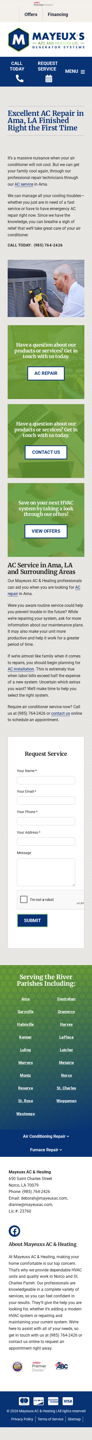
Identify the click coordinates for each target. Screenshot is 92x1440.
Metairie (66, 1062)
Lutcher (66, 1050)
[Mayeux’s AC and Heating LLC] (46, 29)
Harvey (66, 1024)
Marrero (25, 1062)
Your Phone (27, 812)
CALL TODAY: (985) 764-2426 (35, 245)
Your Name (27, 771)
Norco (66, 1075)
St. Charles (66, 1088)
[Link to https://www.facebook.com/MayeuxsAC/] (14, 1231)
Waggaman (66, 1101)
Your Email (26, 791)
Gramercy (66, 1011)
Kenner (25, 1037)
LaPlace (66, 1037)
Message (24, 853)
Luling (25, 1050)
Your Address (28, 832)
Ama (25, 999)
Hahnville (25, 1024)
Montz (25, 1075)
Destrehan (66, 999)
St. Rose (25, 1101)
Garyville (25, 1011)
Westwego (25, 1114)
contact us (60, 713)
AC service (24, 184)
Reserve (25, 1088)
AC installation (21, 669)
